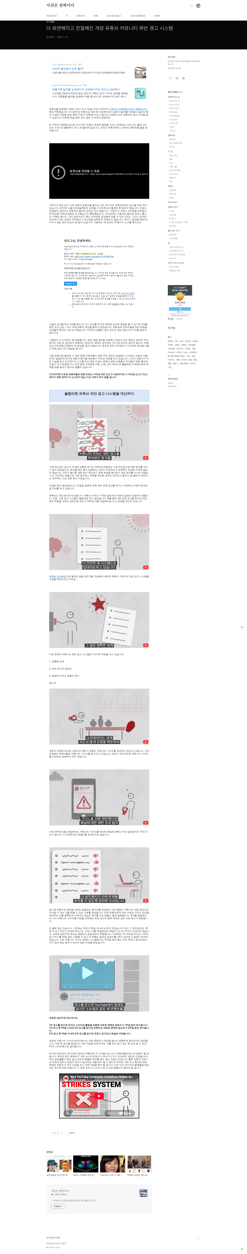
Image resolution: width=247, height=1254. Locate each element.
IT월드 (172, 166)
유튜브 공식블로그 (58, 576)
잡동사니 (172, 258)
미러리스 (171, 359)
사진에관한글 (174, 115)
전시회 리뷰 (173, 174)
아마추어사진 (174, 108)
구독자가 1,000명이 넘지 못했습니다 (128, 109)
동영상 (171, 197)
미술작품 (172, 214)
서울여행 (172, 190)
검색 (192, 6)
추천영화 (191, 344)
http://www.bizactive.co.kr (64, 64)
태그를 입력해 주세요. (176, 356)
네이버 (184, 359)
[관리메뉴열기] (242, 1249)
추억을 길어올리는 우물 (178, 222)
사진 (176, 341)
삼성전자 (193, 352)
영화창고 (172, 139)
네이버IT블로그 (114, 15)
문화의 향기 (173, 207)
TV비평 (172, 146)
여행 (96, 15)
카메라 (172, 112)
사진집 (171, 127)
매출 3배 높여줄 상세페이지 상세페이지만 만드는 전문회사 (86, 89)
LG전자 (188, 341)
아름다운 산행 (174, 270)
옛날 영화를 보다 (175, 143)
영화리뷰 (80, 15)
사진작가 (179, 348)
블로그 (175, 363)
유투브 (183, 78)
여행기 (170, 186)
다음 (190, 359)
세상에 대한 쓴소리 (176, 247)
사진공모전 (173, 119)
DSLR (185, 352)
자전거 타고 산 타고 (176, 262)
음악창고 (172, 218)
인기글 (179, 318)
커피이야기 (172, 202)
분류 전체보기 (174, 92)
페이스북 (170, 78)
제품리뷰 (172, 177)
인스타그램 (177, 78)
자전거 (192, 363)
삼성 (181, 341)
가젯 (171, 181)
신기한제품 (173, 238)
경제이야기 (173, 155)
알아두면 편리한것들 (177, 254)
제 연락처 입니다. (175, 68)
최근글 (170, 318)
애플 (171, 159)
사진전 (179, 352)
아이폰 (187, 348)
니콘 (169, 367)
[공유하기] (58, 1133)
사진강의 (172, 130)
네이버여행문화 (137, 15)
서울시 (177, 344)
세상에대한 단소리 (176, 250)
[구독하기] (242, 627)
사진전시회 (173, 123)
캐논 (195, 359)
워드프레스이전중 (53, 1238)
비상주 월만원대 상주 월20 (67, 68)
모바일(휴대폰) (175, 170)
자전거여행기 (174, 267)
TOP (198, 1239)
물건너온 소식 (174, 230)
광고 (188, 356)
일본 (193, 356)
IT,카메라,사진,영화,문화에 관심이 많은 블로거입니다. (73, 1200)
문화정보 (172, 226)
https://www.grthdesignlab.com (67, 85)
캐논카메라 (184, 363)
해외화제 (172, 234)
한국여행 (172, 194)
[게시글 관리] (61, 1133)
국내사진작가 (174, 101)
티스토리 (171, 352)
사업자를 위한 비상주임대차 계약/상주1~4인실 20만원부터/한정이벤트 (88, 72)
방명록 (157, 15)
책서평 (171, 211)
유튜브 (184, 344)
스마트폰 (171, 348)
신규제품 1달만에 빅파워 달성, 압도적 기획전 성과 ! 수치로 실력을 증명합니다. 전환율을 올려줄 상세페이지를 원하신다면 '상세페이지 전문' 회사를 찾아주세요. (90, 95)
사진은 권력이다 (60, 6)
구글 (171, 163)
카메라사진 (51, 15)
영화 (178, 359)
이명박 (170, 344)
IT (67, 15)
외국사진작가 (174, 104)
